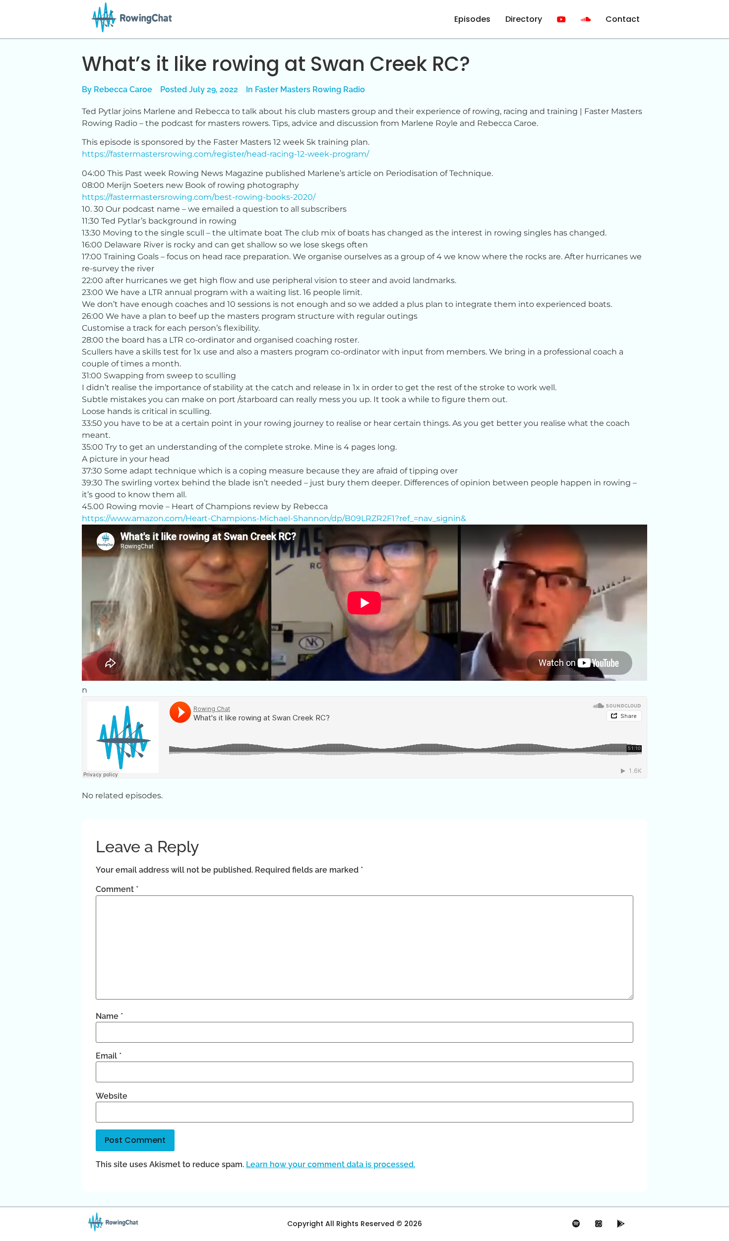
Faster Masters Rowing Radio (310, 89)
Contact (623, 19)
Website (111, 1096)
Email (109, 1056)
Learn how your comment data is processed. (330, 1164)
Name (109, 1016)
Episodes (472, 19)
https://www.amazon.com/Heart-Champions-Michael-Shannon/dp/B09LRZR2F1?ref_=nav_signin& (274, 518)
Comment (117, 889)
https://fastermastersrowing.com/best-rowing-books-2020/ (198, 197)
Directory (523, 19)
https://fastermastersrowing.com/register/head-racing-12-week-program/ (225, 154)
